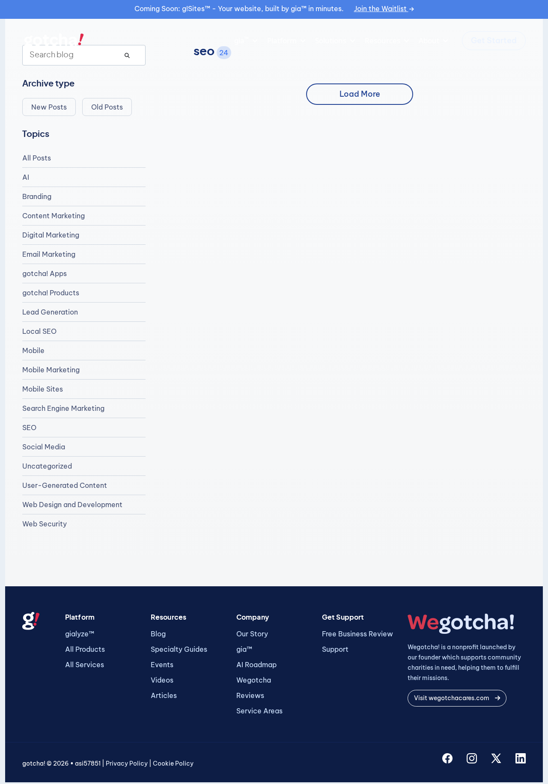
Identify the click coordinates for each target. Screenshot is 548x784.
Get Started (494, 40)
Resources (382, 40)
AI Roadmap (256, 664)
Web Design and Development (72, 504)
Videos (162, 680)
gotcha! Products (50, 292)
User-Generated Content (64, 485)
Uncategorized (47, 466)
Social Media (43, 446)
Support (335, 649)
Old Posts (107, 107)
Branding (36, 196)
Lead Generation (50, 312)
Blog (158, 634)
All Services (84, 664)
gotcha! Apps (44, 273)
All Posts (36, 158)
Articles (164, 695)
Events (162, 664)
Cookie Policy (173, 763)
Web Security (44, 524)
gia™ (244, 649)
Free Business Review (357, 634)
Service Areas (259, 711)
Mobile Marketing (51, 369)
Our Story (252, 634)
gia (241, 40)
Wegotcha (253, 680)
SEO (29, 427)
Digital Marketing (50, 235)
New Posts (49, 107)
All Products (85, 649)
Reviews (250, 695)
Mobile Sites (42, 389)
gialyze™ (79, 634)
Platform (282, 40)
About (429, 40)
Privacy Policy (127, 763)
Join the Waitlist (381, 8)
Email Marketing (48, 254)
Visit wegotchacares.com (452, 698)
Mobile (33, 350)
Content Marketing (53, 215)
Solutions (330, 40)
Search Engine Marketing (63, 408)
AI (25, 177)
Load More (360, 94)
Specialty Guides (179, 649)
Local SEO (39, 331)
